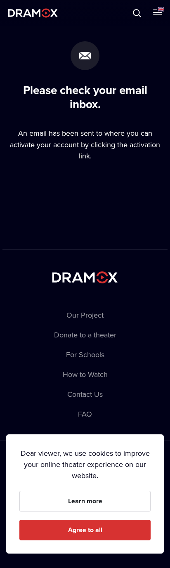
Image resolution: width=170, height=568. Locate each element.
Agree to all (85, 530)
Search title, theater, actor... (57, 13)
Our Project (85, 315)
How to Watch (85, 374)
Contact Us (85, 394)
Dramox (33, 13)
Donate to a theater (85, 335)
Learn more (85, 501)
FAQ (85, 414)
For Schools (85, 354)
